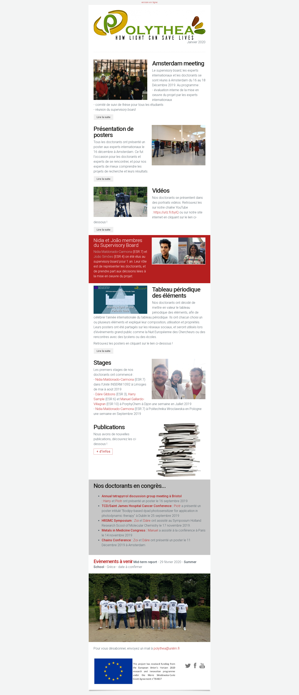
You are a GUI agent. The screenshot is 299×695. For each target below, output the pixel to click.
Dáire (147, 521)
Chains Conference (117, 540)
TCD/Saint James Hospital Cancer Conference (137, 506)
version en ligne (149, 2)
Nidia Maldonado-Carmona (113, 252)
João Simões (103, 257)
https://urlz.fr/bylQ (166, 212)
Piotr (119, 501)
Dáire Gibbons (105, 394)
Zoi (136, 521)
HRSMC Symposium (117, 521)
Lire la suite (103, 117)
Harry (107, 501)
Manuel (153, 530)
